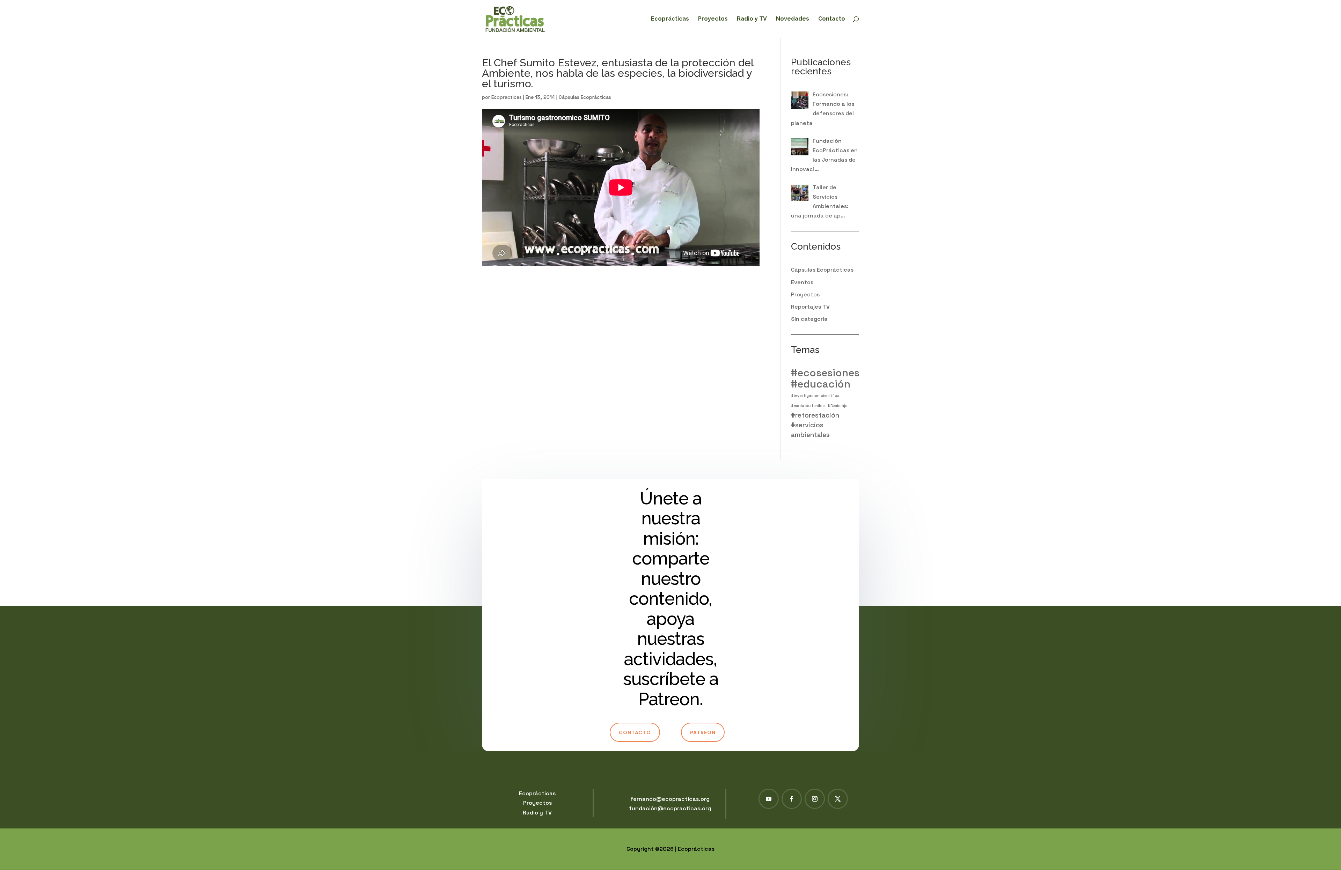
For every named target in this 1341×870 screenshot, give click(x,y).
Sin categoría (809, 319)
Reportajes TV (810, 306)
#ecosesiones (825, 373)
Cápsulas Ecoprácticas (585, 97)
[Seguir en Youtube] (769, 799)
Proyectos (713, 19)
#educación (820, 384)
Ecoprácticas (670, 19)
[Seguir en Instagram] (815, 799)
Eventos (802, 282)
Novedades (792, 19)
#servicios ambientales (810, 430)
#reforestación (815, 415)
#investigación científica (815, 395)
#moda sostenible (808, 406)
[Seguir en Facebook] (792, 799)
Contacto (831, 19)
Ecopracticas (506, 97)
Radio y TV (752, 19)
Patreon (703, 732)
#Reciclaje (837, 406)
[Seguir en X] (838, 799)
